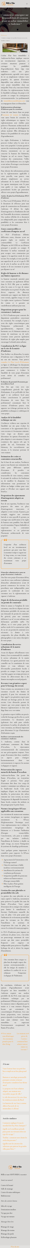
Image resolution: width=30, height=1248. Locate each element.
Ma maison (5, 35)
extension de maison (10, 115)
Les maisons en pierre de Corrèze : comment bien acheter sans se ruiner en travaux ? (22, 1041)
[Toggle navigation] (27, 4)
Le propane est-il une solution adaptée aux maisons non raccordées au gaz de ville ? (13, 1091)
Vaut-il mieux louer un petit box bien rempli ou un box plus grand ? (14, 1071)
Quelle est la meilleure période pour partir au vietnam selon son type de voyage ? (14, 1131)
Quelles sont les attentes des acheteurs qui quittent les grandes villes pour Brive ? (14, 1146)
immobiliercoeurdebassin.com (14, 101)
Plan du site (15, 1247)
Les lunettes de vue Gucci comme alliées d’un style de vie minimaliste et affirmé (14, 1106)
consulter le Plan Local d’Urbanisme (15, 362)
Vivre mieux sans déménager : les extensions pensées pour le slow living (8, 1038)
